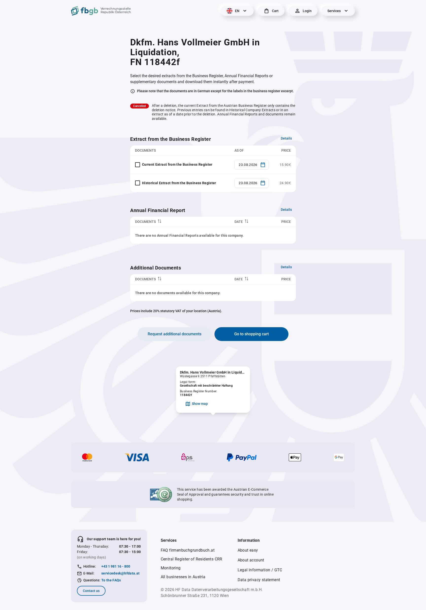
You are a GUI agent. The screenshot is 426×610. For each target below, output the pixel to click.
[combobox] (251, 165)
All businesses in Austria (183, 576)
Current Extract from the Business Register (177, 164)
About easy (248, 550)
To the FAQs (111, 580)
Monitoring (171, 568)
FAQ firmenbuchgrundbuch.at (187, 550)
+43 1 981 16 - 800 (115, 566)
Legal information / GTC (260, 570)
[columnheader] (180, 222)
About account (251, 560)
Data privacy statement (259, 579)
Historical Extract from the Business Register (179, 183)
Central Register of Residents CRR (191, 559)
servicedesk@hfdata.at (120, 573)
